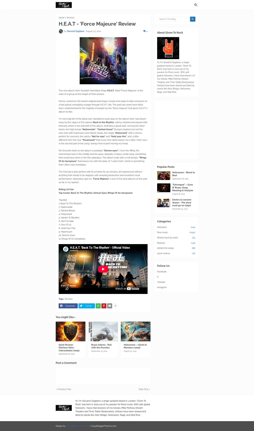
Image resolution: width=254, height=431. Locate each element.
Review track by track (176, 237)
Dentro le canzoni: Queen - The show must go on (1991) (182, 202)
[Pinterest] (103, 305)
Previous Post (64, 389)
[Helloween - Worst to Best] (163, 175)
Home (61, 18)
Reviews (71, 18)
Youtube (161, 282)
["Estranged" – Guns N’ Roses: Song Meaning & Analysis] (163, 187)
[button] (195, 4)
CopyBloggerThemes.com (103, 426)
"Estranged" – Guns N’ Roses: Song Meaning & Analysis (182, 187)
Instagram (162, 287)
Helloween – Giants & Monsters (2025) (135, 346)
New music (176, 232)
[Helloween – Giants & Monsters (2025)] (136, 331)
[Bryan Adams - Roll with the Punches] (103, 331)
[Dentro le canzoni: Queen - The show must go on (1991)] (163, 202)
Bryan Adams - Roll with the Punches (101, 346)
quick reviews (176, 253)
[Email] (109, 305)
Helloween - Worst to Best (183, 174)
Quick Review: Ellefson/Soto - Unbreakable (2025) (69, 348)
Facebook (161, 271)
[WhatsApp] (98, 305)
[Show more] (115, 305)
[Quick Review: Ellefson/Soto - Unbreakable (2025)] (70, 331)
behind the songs (176, 248)
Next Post (143, 389)
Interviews (176, 227)
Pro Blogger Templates (78, 426)
